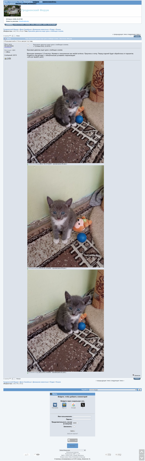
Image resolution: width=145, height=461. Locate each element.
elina (20, 31)
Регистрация (52, 24)
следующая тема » (134, 34)
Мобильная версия (72, 452)
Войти (45, 24)
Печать (137, 36)
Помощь (27, 24)
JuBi (14, 31)
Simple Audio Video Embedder (69, 457)
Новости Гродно (19, 24)
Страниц (6, 36)
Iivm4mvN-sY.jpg (33, 372)
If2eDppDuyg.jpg (33, 268)
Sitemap (82, 457)
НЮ (17, 31)
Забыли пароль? (72, 433)
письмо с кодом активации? (26, 3)
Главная (9, 24)
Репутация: (8, 50)
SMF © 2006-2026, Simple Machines (72, 455)
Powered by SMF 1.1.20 (72, 454)
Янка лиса (8, 44)
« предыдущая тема (119, 34)
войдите (36, 2)
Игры (32, 24)
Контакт (72, 446)
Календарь (39, 24)
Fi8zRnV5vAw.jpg (33, 164)
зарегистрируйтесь (49, 2)
